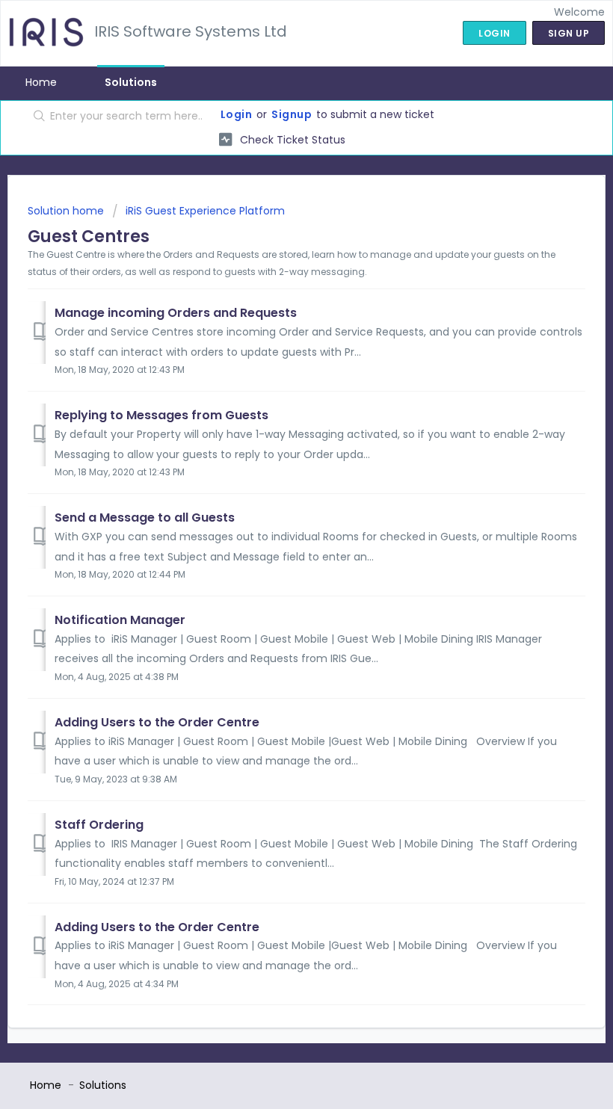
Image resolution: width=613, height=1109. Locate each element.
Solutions (131, 82)
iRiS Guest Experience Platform (205, 210)
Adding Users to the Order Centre (157, 722)
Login (237, 114)
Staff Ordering (99, 824)
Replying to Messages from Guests (161, 415)
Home (41, 82)
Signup (291, 114)
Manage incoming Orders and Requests (176, 312)
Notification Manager (120, 619)
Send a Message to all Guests (145, 517)
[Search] (36, 117)
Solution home (67, 210)
